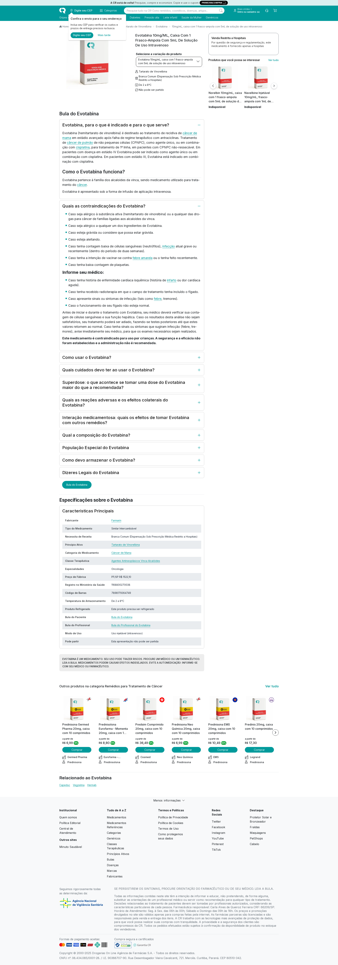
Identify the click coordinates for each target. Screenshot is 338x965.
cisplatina (83, 147)
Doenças (113, 865)
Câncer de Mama (121, 552)
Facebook (218, 827)
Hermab (91, 785)
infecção (168, 246)
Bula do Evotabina (76, 484)
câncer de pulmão (80, 142)
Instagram (218, 833)
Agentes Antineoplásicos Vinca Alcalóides (135, 560)
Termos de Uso (168, 828)
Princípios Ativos (118, 854)
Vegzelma (78, 785)
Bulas (110, 859)
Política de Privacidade (173, 817)
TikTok (216, 849)
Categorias (114, 833)
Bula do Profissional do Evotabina (130, 625)
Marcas (112, 871)
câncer (82, 185)
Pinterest (218, 844)
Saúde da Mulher (191, 17)
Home (65, 26)
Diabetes (135, 17)
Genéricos (212, 17)
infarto (171, 280)
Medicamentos (116, 817)
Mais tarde (104, 35)
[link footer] (123, 945)
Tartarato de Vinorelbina (137, 26)
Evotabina (161, 26)
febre (157, 299)
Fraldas (255, 827)
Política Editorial (69, 823)
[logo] (62, 10)
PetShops (256, 838)
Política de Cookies (170, 823)
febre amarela (142, 258)
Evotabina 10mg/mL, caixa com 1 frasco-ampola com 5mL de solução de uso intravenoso (165, 61)
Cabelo (254, 844)
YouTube (218, 838)
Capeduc (64, 785)
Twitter (216, 821)
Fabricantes (115, 876)
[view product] (225, 77)
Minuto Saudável (70, 847)
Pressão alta (152, 17)
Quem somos (68, 817)
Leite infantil (170, 17)
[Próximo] (274, 86)
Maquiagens (258, 833)
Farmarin (116, 520)
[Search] (220, 10)
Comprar (76, 750)
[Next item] (275, 732)
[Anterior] (213, 86)
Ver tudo (273, 60)
